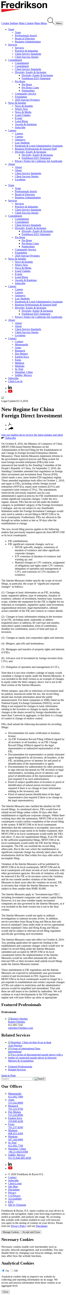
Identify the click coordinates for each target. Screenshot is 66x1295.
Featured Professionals (21, 1004)
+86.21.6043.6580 (18, 1151)
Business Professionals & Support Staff (36, 148)
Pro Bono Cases (30, 87)
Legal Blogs (21, 121)
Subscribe (20, 127)
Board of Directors (25, 38)
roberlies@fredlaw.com (20, 1027)
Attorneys (20, 139)
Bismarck (20, 350)
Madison (19, 362)
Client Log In (15, 381)
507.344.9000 (15, 1139)
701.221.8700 (15, 1108)
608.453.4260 (15, 1133)
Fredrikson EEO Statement (36, 78)
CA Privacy (14, 1195)
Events (18, 118)
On (7, 1270)
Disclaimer (14, 1189)
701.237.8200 (15, 1127)
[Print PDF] (10, 425)
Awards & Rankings (26, 124)
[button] (11, 429)
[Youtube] (10, 391)
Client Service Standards (28, 53)
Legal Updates (22, 115)
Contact (12, 338)
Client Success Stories (26, 56)
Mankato (19, 366)
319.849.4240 (15, 1121)
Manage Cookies (11, 1232)
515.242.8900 (15, 1102)
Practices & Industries (26, 50)
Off (16, 1270)
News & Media (23, 112)
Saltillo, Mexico (23, 375)
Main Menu (40, 23)
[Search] (51, 23)
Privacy (12, 1192)
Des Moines (21, 353)
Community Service (25, 93)
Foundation (21, 96)
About (11, 164)
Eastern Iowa (22, 356)
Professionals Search (26, 35)
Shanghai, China (24, 372)
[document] (33, 1265)
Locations (20, 179)
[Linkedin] (10, 388)
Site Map (13, 1186)
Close (5, 1292)
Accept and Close (31, 1232)
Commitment (15, 60)
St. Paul (19, 369)
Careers (12, 130)
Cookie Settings (9, 23)
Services (12, 44)
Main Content (26, 23)
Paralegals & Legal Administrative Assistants (39, 145)
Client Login (15, 1183)
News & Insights (17, 102)
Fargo (18, 359)
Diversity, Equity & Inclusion (30, 72)
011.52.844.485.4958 (19, 1157)
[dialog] (33, 1221)
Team (11, 29)
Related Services (15, 1035)
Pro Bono (20, 81)
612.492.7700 (15, 1145)
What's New (21, 109)
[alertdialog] (33, 1265)
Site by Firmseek (17, 1204)
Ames (18, 347)
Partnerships (28, 90)
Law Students (22, 142)
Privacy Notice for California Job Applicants (38, 161)
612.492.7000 (15, 1096)
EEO (11, 1201)
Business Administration (28, 41)
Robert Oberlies (16, 1021)
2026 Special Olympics (27, 99)
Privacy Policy (18, 1226)
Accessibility (15, 1198)
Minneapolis (21, 344)
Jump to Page (8, 1075)
